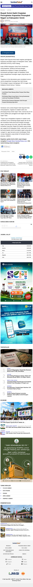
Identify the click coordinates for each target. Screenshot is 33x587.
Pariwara (9, 386)
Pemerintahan (4, 523)
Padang (5, 493)
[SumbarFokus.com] (16, 2)
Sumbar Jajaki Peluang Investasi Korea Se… (18, 530)
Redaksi (8, 545)
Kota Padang (6, 490)
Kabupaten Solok (5, 151)
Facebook (9, 559)
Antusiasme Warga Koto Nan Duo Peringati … (13, 525)
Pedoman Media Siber (24, 545)
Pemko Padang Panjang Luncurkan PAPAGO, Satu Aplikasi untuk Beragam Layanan (17, 395)
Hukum (8, 368)
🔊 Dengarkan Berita (8, 52)
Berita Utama (10, 380)
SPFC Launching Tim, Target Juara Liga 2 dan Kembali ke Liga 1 (8, 200)
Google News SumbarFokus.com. (17, 141)
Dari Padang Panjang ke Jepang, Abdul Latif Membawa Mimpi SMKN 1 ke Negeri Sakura (19, 376)
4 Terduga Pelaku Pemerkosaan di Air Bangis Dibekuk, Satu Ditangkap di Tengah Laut (19, 382)
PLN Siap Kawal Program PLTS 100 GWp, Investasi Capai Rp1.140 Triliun (7, 216)
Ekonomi (3, 421)
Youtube (25, 561)
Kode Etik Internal (24, 550)
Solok (13, 151)
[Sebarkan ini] (20, 157)
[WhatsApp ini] (30, 157)
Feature (9, 374)
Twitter (25, 559)
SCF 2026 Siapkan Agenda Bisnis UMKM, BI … (13, 422)
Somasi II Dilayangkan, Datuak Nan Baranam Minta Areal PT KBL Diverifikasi (19, 370)
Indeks (24, 554)
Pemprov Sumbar (8, 498)
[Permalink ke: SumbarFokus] (2, 20)
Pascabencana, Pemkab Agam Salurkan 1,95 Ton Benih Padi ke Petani (19, 388)
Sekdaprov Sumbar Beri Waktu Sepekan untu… (18, 535)
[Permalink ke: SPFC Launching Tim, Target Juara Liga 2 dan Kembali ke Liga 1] (8, 193)
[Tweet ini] (24, 157)
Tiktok (9, 564)
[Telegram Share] (27, 157)
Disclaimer (8, 548)
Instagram (9, 561)
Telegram (25, 564)
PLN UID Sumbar (7, 488)
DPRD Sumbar (6, 495)
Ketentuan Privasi (8, 554)
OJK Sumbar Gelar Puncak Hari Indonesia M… (18, 433)
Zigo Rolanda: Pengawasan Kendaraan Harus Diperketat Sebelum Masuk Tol (8, 184)
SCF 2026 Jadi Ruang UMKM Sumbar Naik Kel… (19, 427)
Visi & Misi (24, 548)
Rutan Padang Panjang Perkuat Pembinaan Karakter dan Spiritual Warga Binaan (24, 216)
